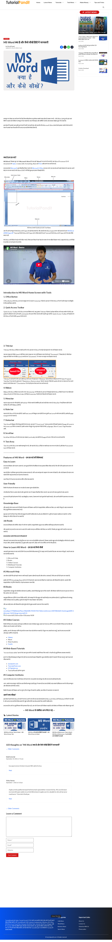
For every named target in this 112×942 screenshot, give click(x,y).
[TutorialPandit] (18, 2)
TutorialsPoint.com (14, 666)
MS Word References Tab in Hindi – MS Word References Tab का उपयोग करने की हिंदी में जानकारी (62, 734)
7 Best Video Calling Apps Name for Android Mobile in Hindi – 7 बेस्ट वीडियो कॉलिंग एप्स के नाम (88, 38)
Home (38, 2)
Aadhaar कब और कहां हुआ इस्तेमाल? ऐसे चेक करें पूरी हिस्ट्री (87, 46)
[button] (103, 7)
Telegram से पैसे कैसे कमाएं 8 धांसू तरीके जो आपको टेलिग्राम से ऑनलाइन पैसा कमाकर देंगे (88, 53)
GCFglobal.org (13, 668)
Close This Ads (56, 916)
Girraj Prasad (11, 46)
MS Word (6, 38)
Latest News (48, 2)
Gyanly (10, 644)
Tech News (70, 2)
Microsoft (14, 168)
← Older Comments (12, 749)
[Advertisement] (53, 929)
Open (14, 164)
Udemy (10, 637)
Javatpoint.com (13, 664)
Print (40, 164)
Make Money (84, 2)
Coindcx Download (83, 68)
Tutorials (58, 2)
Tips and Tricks (99, 2)
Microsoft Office (37, 168)
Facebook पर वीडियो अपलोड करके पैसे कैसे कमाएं (88, 60)
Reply (10, 770)
